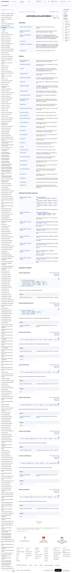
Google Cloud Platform (49, 565)
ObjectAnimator (23, 152)
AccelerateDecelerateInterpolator (25, 61)
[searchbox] (7, 10)
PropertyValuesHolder (24, 168)
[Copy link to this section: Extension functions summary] (39, 193)
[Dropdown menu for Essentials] (17, 1)
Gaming (27, 549)
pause (21, 425)
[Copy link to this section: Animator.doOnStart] (30, 489)
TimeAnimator (23, 178)
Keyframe (22, 146)
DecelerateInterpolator (25, 118)
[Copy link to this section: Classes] (25, 56)
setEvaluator (48, 50)
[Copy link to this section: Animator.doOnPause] (31, 397)
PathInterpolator (24, 160)
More (29, 1)
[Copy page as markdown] (56, 16)
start (21, 516)
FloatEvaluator (23, 126)
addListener (43, 197)
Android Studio (63, 1)
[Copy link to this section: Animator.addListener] (31, 273)
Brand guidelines (27, 570)
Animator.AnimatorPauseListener (28, 313)
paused (45, 32)
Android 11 (46, 560)
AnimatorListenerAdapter (25, 77)
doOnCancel (42, 221)
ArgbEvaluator (23, 104)
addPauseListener (44, 212)
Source (17, 555)
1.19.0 (58, 275)
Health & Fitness (28, 553)
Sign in (69, 1)
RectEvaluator (23, 174)
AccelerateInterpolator (25, 64)
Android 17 (46, 549)
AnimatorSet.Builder (24, 85)
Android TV (37, 558)
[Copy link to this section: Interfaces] (26, 23)
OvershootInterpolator (25, 156)
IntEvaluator (22, 138)
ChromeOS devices (38, 554)
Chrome (35, 565)
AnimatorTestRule (24, 91)
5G (26, 558)
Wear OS (36, 552)
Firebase (41, 565)
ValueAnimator (45, 152)
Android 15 (46, 553)
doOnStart (42, 257)
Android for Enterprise (20, 551)
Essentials (14, 1)
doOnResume (42, 250)
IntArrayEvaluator (24, 134)
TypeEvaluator (23, 50)
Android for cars (38, 556)
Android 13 (46, 557)
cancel (21, 359)
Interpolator (23, 41)
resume (21, 483)
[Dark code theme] (58, 279)
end (20, 391)
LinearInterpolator (24, 149)
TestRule (40, 91)
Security (17, 553)
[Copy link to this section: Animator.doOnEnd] (30, 365)
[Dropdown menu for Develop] (25, 1)
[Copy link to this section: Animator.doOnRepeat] (32, 431)
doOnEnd (42, 229)
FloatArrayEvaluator (24, 122)
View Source (56, 274)
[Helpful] (57, 12)
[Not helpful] (58, 12)
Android (17, 549)
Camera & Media (29, 555)
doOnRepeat (42, 243)
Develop (22, 1)
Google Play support (66, 554)
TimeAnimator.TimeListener (26, 44)
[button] (7, 14)
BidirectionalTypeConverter (26, 108)
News (17, 557)
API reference (4, 5)
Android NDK (55, 559)
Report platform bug (66, 549)
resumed (50, 32)
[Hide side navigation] (13, 571)
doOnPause (42, 236)
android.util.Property (49, 130)
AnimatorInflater (23, 73)
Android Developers (22, 11)
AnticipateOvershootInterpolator (24, 100)
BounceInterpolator (24, 112)
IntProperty (22, 142)
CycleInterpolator (24, 115)
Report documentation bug (66, 552)
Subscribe (58, 570)
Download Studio (56, 557)
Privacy (27, 557)
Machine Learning (29, 551)
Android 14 (46, 555)
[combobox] (41, 1)
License (21, 570)
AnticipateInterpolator (25, 95)
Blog (17, 558)
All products (57, 565)
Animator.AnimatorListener (26, 26)
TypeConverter (23, 182)
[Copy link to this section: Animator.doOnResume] (32, 456)
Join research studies (66, 556)
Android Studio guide (57, 552)
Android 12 (46, 558)
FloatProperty (23, 130)
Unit (37, 199)
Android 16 (46, 551)
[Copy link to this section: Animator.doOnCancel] (31, 332)
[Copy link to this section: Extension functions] (32, 268)
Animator (22, 68)
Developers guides (56, 553)
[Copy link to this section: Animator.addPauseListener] (34, 303)
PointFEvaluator (23, 164)
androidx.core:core (55, 272)
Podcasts (18, 560)
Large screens (37, 551)
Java (58, 18)
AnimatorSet (22, 81)
